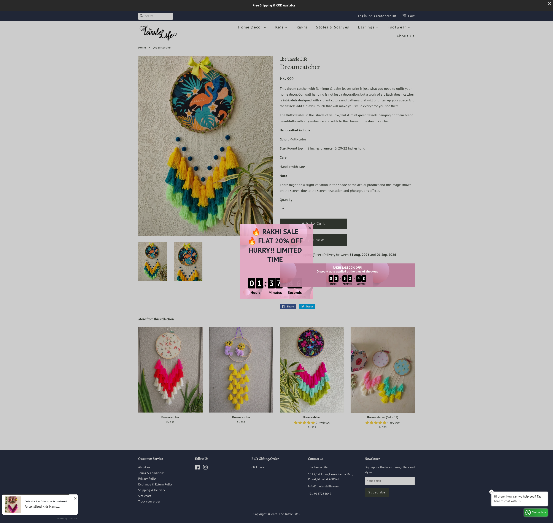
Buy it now (313, 240)
